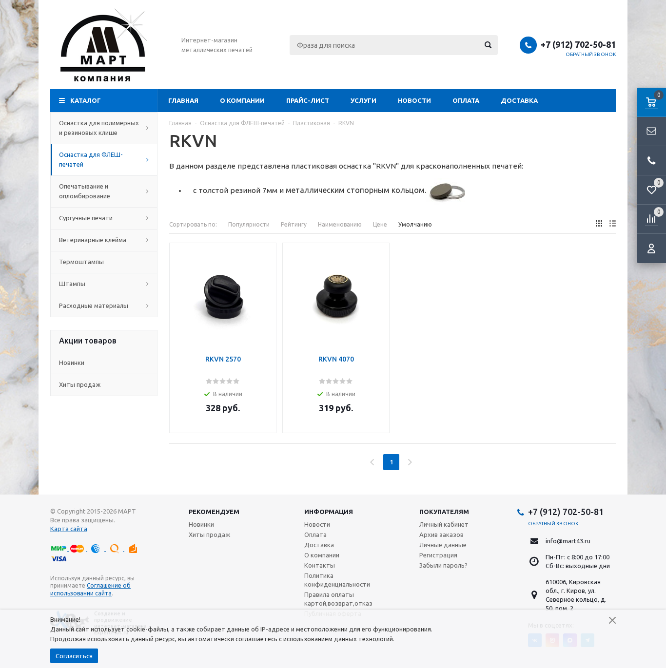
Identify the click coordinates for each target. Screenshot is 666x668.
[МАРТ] (103, 44)
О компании (242, 100)
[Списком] (612, 223)
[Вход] (651, 248)
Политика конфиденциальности (337, 580)
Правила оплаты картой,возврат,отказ (338, 599)
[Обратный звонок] (651, 160)
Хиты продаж (79, 384)
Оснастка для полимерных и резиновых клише (99, 127)
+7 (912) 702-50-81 (578, 44)
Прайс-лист (307, 100)
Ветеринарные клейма (92, 239)
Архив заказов (441, 534)
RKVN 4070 (336, 359)
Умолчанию (415, 224)
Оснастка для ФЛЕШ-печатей (91, 159)
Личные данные (443, 544)
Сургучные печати (86, 217)
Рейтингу (294, 224)
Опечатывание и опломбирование (84, 191)
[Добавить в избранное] (265, 268)
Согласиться (74, 655)
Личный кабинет (444, 524)
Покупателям (444, 511)
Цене (380, 224)
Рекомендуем (214, 511)
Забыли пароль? (443, 565)
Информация (328, 511)
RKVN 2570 (223, 359)
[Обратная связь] (651, 131)
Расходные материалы (93, 305)
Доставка (519, 100)
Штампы (72, 283)
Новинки (71, 362)
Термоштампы (81, 261)
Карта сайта (68, 528)
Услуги (363, 100)
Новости (414, 100)
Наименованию (340, 224)
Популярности (249, 224)
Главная (183, 100)
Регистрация (438, 555)
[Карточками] (599, 223)
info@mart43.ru (568, 540)
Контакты (319, 565)
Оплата (465, 100)
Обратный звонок (591, 54)
